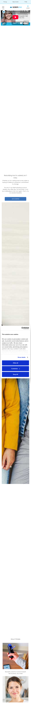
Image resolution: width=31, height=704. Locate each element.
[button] (3, 7)
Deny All (15, 374)
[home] (15, 7)
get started (15, 199)
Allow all (15, 363)
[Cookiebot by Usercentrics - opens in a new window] (22, 328)
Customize (14, 368)
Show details (21, 357)
